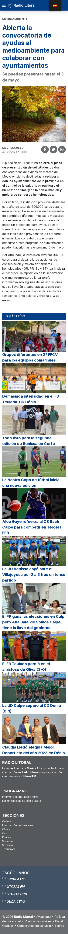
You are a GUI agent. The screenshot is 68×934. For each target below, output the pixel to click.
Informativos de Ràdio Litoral (20, 796)
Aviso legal (43, 917)
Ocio (5, 833)
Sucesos (7, 845)
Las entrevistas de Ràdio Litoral (22, 800)
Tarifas (59, 926)
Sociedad (8, 841)
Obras (6, 829)
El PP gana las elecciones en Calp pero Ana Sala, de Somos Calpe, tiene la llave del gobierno (33, 622)
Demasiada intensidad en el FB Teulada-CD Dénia (30, 399)
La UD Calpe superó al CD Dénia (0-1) (31, 708)
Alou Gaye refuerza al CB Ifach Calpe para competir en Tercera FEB (32, 527)
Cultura (6, 821)
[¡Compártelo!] (45, 149)
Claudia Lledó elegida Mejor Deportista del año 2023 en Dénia (33, 750)
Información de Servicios (17, 825)
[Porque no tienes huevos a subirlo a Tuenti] (53, 149)
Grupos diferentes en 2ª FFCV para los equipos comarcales (30, 357)
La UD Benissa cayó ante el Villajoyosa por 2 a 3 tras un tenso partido (33, 574)
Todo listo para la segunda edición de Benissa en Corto (28, 441)
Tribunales (8, 849)
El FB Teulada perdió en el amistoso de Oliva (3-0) (26, 667)
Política (6, 837)
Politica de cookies (38, 921)
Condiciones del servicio (34, 926)
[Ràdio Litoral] (27, 5)
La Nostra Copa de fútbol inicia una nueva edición (31, 483)
